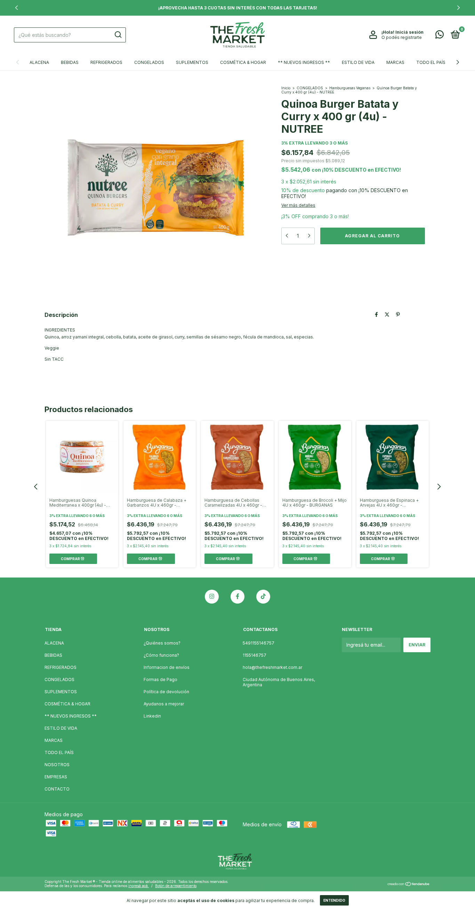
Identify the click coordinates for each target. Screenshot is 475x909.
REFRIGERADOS (106, 62)
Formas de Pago (160, 679)
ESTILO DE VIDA (358, 62)
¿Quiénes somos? (162, 643)
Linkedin (152, 716)
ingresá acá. (138, 886)
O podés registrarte (401, 37)
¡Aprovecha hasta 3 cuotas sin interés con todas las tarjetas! (237, 7)
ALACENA (39, 62)
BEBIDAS (70, 62)
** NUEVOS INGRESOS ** (304, 62)
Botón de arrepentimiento (175, 886)
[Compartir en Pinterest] (398, 314)
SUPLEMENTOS (192, 62)
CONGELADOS (149, 62)
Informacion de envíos (167, 667)
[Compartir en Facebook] (376, 314)
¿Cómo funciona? (161, 655)
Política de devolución (166, 691)
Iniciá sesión (409, 32)
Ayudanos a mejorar (164, 703)
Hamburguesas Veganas (349, 88)
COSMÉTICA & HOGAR (243, 62)
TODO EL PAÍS (430, 62)
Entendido (334, 900)
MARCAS (395, 62)
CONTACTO (57, 789)
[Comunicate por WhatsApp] (439, 36)
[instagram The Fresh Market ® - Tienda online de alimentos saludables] (212, 597)
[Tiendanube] (408, 884)
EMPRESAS (56, 776)
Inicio (285, 88)
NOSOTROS (57, 764)
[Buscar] (117, 34)
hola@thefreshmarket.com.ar (272, 667)
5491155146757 (258, 643)
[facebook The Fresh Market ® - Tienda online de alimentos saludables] (237, 597)
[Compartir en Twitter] (387, 314)
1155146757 (254, 655)
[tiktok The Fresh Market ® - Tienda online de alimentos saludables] (263, 597)
